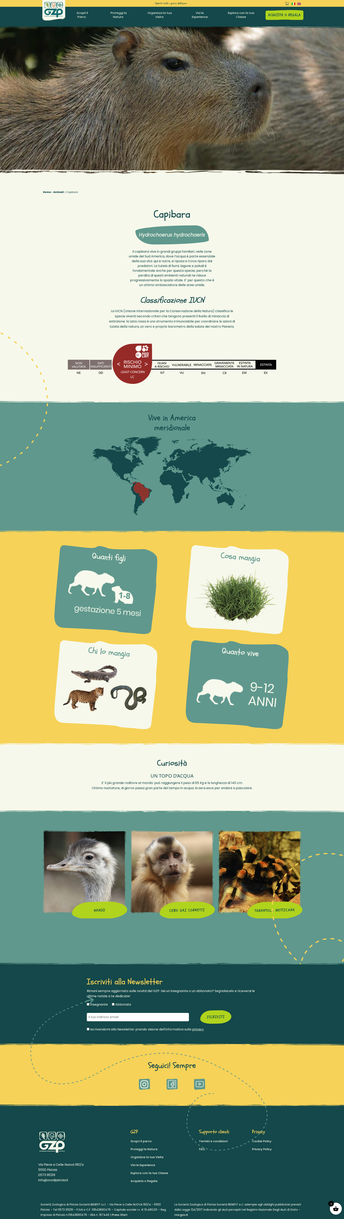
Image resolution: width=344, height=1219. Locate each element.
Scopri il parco (141, 1141)
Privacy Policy (262, 1149)
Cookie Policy (261, 1141)
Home (47, 192)
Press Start (119, 1215)
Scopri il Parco (82, 15)
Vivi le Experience (200, 15)
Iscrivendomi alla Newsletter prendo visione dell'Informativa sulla (146, 1029)
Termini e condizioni (213, 1141)
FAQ (202, 1149)
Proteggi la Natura (118, 15)
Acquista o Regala (144, 1181)
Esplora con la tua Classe (241, 15)
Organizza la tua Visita (160, 15)
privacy (198, 1029)
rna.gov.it (181, 1215)
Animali (58, 192)
